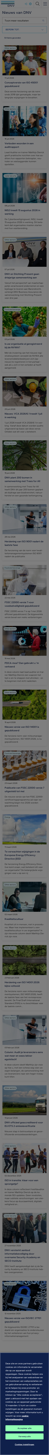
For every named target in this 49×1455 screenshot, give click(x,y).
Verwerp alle (24, 1436)
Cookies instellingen (24, 1444)
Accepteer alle (24, 1428)
